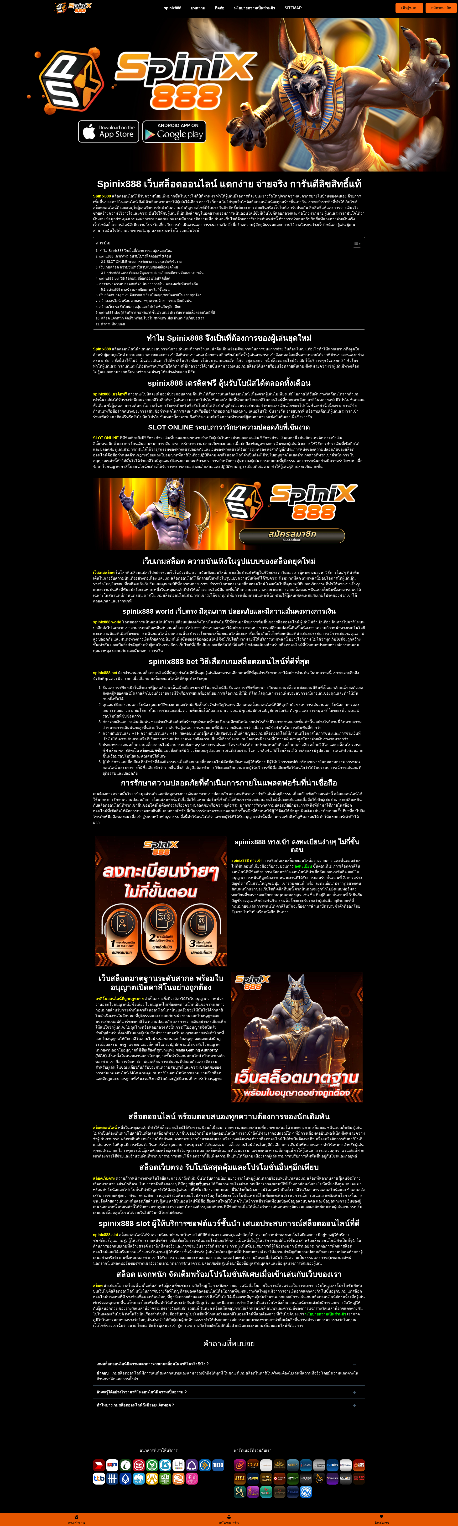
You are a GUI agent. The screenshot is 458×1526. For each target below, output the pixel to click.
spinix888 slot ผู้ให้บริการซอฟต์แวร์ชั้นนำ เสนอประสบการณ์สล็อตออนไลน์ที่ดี (157, 312)
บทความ (198, 8)
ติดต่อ (219, 8)
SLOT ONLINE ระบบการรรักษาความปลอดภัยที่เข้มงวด (144, 261)
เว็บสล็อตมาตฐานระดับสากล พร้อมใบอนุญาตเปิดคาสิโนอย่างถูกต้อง (150, 295)
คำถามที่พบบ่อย (113, 324)
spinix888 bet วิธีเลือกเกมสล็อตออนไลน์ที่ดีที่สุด (134, 278)
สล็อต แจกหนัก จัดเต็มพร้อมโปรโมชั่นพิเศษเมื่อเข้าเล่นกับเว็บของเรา (152, 318)
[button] (229, 1364)
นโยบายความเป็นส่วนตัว (254, 8)
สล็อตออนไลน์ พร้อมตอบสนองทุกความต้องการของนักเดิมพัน (145, 301)
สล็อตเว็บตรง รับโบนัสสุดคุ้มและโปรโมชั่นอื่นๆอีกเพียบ (140, 307)
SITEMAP (293, 8)
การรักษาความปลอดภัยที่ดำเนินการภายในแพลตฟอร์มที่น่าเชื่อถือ (148, 284)
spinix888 (172, 8)
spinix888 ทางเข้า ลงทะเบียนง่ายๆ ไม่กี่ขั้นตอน (138, 289)
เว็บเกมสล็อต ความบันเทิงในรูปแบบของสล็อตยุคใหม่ (138, 267)
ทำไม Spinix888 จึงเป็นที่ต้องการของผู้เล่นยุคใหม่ (135, 251)
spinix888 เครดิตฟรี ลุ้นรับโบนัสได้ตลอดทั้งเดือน (135, 256)
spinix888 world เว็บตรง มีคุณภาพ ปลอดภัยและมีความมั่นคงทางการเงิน (155, 273)
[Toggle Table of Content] (354, 244)
